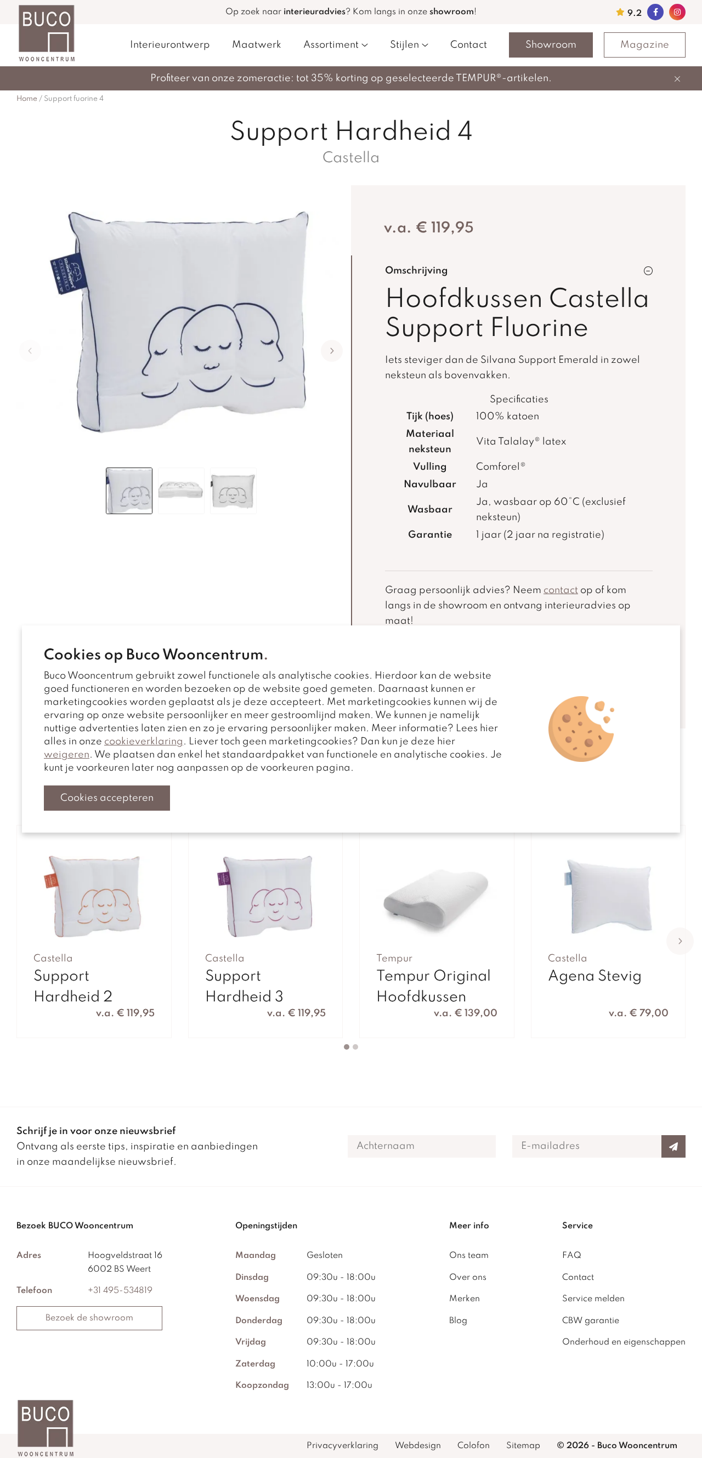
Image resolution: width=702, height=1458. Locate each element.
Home (26, 99)
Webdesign (418, 1446)
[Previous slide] (30, 351)
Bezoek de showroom (89, 1318)
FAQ (571, 1255)
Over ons (467, 1277)
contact (561, 590)
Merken (464, 1299)
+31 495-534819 (120, 1290)
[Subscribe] (673, 1146)
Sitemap (523, 1446)
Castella (351, 158)
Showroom (550, 45)
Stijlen (404, 45)
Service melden (593, 1299)
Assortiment (331, 45)
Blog (458, 1321)
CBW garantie (590, 1321)
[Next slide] (332, 351)
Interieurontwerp (170, 45)
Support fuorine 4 (74, 99)
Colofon (473, 1446)
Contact (468, 45)
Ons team (469, 1255)
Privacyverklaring (342, 1446)
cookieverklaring (143, 742)
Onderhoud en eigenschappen (624, 1342)
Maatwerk (256, 45)
